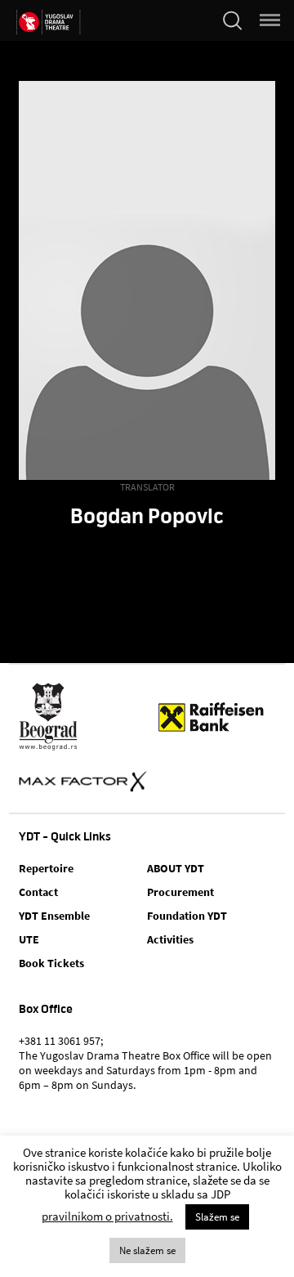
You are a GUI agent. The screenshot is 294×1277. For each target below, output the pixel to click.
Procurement (180, 892)
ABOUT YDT (175, 868)
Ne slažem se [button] (147, 1250)
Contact (38, 892)
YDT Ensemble (54, 915)
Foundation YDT (187, 915)
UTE (29, 939)
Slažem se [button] (217, 1217)
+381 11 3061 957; (61, 1040)
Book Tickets (51, 963)
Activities (170, 939)
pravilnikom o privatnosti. (107, 1216)
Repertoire (46, 868)
